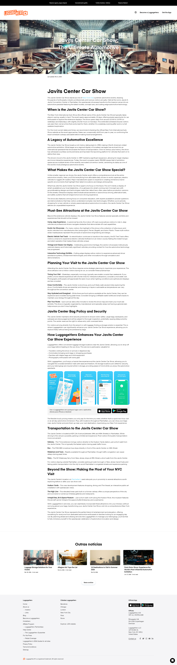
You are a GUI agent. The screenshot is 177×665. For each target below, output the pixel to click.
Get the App (166, 12)
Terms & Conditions (29, 647)
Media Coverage (30, 638)
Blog (24, 615)
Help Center (27, 630)
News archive (88, 582)
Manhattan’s (76, 479)
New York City (88, 97)
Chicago (63, 607)
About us (26, 607)
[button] (172, 660)
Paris (62, 615)
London (63, 610)
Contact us (132, 639)
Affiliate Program (28, 624)
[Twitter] (143, 638)
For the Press (27, 635)
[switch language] (135, 12)
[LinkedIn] (152, 638)
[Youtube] (149, 638)
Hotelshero (26, 621)
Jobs (26, 613)
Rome (63, 618)
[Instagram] (146, 638)
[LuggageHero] (16, 15)
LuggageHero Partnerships (34, 627)
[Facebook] (140, 638)
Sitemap (26, 650)
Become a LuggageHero (149, 12)
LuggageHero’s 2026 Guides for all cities (36, 641)
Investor (28, 610)
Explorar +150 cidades (68, 624)
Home (25, 604)
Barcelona (64, 604)
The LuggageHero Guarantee (35, 633)
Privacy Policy (27, 644)
